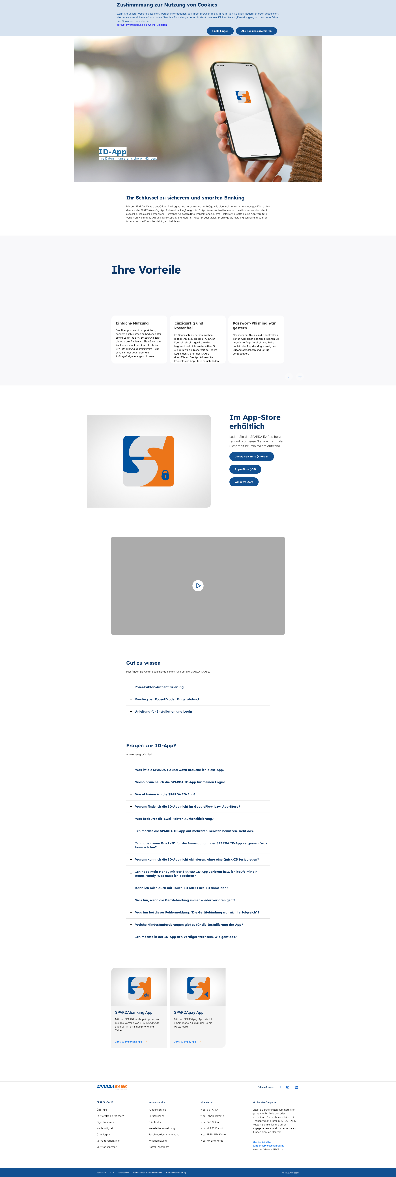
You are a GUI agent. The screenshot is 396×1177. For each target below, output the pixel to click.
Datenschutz (123, 1172)
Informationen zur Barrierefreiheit (148, 1172)
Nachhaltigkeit (105, 1128)
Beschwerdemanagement (163, 1134)
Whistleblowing (157, 1140)
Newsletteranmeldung (161, 1128)
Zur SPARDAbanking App (128, 1041)
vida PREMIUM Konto (213, 1134)
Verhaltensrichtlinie (108, 1140)
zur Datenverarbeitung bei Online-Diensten (142, 24)
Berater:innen (156, 1115)
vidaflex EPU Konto (212, 1140)
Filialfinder (154, 1122)
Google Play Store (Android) (252, 456)
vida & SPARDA (209, 1109)
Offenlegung (104, 1134)
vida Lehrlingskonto (212, 1115)
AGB (112, 1172)
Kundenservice (157, 1109)
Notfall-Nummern (158, 1146)
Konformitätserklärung (176, 1172)
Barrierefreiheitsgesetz (110, 1115)
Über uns (102, 1109)
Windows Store (244, 481)
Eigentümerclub (106, 1122)
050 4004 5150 (261, 1141)
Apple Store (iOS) (245, 469)
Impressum (101, 1172)
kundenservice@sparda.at (268, 1145)
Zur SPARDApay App (185, 1041)
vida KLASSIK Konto (212, 1128)
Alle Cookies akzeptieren (256, 30)
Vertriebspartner (107, 1146)
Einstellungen (220, 30)
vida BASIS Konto (210, 1122)
